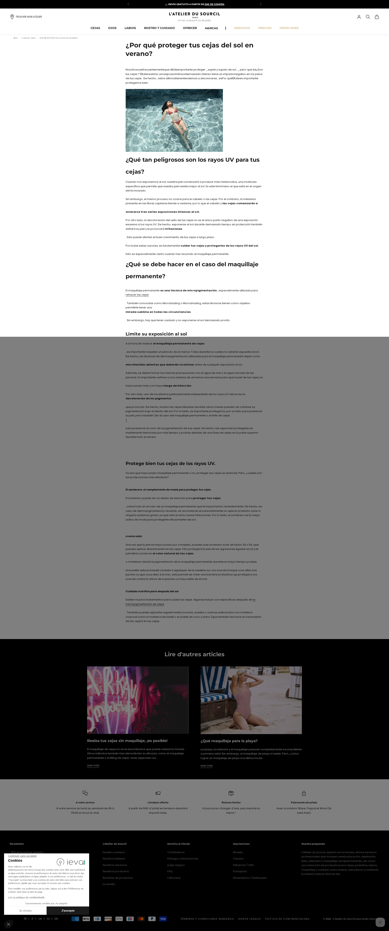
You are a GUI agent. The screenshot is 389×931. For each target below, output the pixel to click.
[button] (8, 924)
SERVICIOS (242, 28)
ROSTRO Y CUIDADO (159, 28)
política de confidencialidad (287, 918)
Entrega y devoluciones (182, 858)
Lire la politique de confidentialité (26, 897)
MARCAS (211, 28)
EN (56, 919)
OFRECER (190, 28)
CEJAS (95, 28)
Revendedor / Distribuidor (250, 878)
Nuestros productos (116, 871)
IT (33, 919)
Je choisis (25, 910)
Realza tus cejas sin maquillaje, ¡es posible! (127, 741)
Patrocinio (174, 878)
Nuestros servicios (115, 865)
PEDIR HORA (289, 28)
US (40, 919)
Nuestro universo (114, 852)
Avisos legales (249, 918)
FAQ (170, 871)
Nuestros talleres (114, 858)
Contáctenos (176, 852)
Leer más (93, 765)
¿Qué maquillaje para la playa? (229, 741)
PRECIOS (264, 28)
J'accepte (68, 910)
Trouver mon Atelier (29, 16)
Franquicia (240, 871)
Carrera (238, 858)
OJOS (112, 28)
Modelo (238, 852)
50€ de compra (214, 4)
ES (48, 919)
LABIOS (130, 28)
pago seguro (176, 865)
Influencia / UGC (243, 865)
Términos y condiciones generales (207, 918)
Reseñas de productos (118, 878)
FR (25, 919)
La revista (109, 884)
